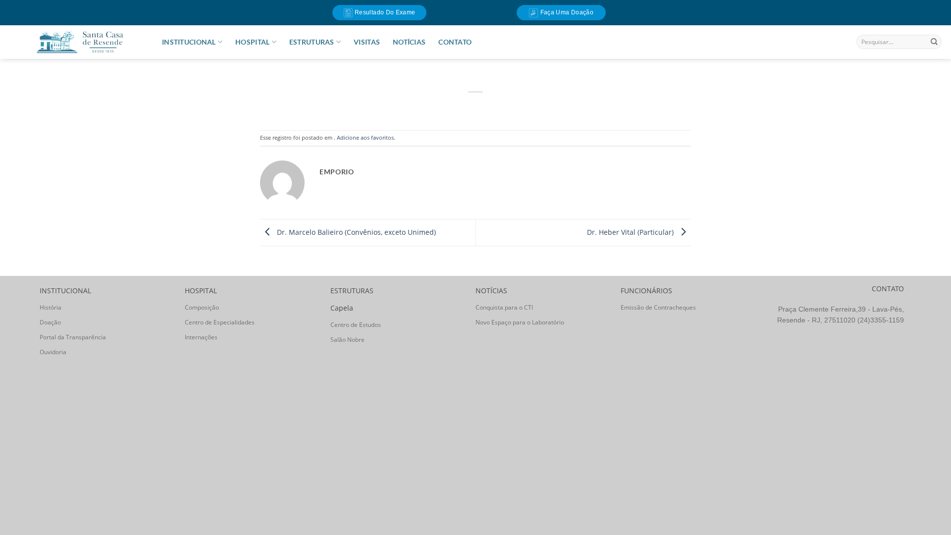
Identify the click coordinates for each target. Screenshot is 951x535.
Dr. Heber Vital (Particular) (631, 231)
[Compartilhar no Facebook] (444, 107)
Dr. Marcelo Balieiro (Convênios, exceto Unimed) (355, 231)
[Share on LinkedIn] (507, 107)
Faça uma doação (565, 12)
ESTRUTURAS (311, 42)
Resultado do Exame (384, 12)
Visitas (367, 42)
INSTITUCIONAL (189, 42)
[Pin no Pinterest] (491, 107)
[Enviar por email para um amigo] (476, 107)
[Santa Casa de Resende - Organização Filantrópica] (79, 42)
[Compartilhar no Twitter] (460, 107)
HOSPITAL (252, 42)
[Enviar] (934, 42)
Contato (455, 42)
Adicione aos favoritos (365, 137)
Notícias (409, 42)
